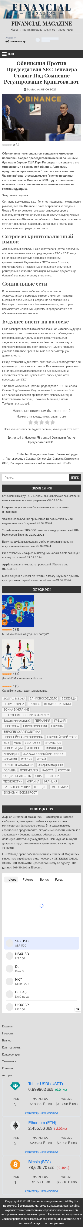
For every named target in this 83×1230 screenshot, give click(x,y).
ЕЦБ (6, 742)
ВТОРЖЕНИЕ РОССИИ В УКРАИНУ (26, 715)
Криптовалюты (11, 1047)
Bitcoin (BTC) (39, 1161)
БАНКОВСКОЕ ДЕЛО (43, 698)
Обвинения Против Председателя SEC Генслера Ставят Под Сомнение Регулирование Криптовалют (41, 72)
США (38, 776)
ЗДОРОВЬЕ (32, 742)
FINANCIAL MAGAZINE (41, 23)
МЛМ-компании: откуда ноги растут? (25, 634)
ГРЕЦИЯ (60, 720)
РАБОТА (48, 770)
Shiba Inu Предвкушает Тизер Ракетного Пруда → (49, 454)
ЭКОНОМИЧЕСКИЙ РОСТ (20, 792)
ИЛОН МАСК (53, 742)
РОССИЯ (64, 770)
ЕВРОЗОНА (11, 726)
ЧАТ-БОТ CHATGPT (16, 787)
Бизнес (6, 1040)
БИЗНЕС (34, 704)
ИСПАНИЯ (10, 759)
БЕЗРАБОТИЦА (13, 704)
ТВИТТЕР (52, 776)
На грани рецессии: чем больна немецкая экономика (35, 507)
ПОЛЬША (9, 770)
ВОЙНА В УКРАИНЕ (16, 709)
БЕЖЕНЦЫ (69, 698)
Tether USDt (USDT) (45, 1083)
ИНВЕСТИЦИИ (13, 748)
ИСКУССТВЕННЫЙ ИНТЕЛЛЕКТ (44, 753)
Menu (11, 54)
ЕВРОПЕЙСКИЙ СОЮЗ (62, 737)
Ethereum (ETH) (42, 1122)
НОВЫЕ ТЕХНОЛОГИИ (18, 765)
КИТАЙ (41, 759)
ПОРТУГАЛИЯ (29, 770)
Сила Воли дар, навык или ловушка (24, 690)
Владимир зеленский (16, 720)
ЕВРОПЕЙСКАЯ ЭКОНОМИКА (23, 737)
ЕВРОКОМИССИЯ (35, 726)
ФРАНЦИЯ (50, 781)
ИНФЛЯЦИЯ (54, 748)
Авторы (7, 1075)
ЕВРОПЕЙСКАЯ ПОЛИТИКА (21, 731)
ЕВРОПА (57, 726)
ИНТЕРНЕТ (34, 748)
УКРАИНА (33, 781)
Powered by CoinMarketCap (41, 1112)
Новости (30, 437)
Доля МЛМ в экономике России (22, 678)
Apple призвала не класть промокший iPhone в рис (35, 564)
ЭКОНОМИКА (59, 787)
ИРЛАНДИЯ (11, 753)
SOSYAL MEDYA (14, 698)
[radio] (30, 423)
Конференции (11, 1054)
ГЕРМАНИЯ (42, 720)
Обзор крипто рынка (50, 765)
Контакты (8, 1068)
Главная (7, 1026)
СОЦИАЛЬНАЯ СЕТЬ (17, 776)
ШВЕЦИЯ (40, 787)
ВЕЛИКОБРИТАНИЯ (57, 704)
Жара (17, 742)
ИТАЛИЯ (26, 759)
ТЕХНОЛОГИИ (12, 781)
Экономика (9, 1061)
